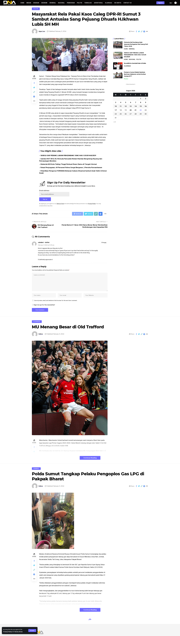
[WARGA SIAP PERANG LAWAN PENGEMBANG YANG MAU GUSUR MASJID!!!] (118, 55)
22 (141, 110)
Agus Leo (42, 31)
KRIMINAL (132, 49)
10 (116, 106)
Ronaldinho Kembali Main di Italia (135, 63)
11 (121, 106)
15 (141, 106)
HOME (126, 49)
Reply (104, 242)
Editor (41, 334)
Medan (126, 79)
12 (126, 106)
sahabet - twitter (44, 242)
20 (131, 110)
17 (116, 110)
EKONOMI (36, 620)
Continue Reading (90, 458)
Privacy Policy (7, 631)
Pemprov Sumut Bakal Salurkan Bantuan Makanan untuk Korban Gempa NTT (135, 74)
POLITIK (35, 8)
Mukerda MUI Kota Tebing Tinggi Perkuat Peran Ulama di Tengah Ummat (68, 164)
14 (135, 106)
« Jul (114, 121)
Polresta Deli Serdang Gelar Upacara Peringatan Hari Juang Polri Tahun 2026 (136, 44)
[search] (167, 3)
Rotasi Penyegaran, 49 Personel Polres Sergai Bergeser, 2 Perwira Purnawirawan (71, 167)
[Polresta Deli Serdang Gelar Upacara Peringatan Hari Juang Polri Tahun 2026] (118, 44)
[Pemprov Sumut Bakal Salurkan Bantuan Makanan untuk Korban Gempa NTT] (118, 74)
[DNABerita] (10, 3)
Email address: (44, 190)
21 (135, 110)
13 (131, 106)
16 (146, 106)
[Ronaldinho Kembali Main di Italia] (118, 65)
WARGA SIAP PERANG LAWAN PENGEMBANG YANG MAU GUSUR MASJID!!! (68, 155)
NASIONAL (132, 59)
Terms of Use (18, 631)
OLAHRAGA (127, 66)
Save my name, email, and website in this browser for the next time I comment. (55, 300)
